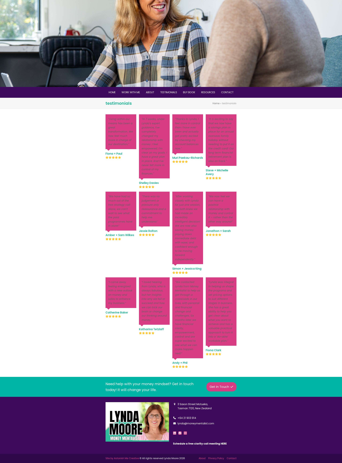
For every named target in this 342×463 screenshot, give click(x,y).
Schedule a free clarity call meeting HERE (200, 443)
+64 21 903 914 (187, 418)
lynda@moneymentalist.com (196, 423)
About (202, 458)
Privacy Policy (216, 458)
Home (216, 103)
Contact (231, 458)
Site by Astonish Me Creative (122, 458)
